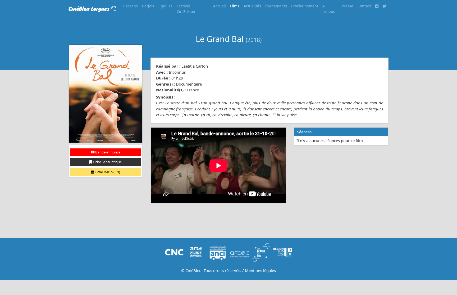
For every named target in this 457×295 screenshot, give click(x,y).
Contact (364, 5)
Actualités (252, 5)
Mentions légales (260, 270)
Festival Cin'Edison (186, 8)
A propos (328, 8)
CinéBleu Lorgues (89, 8)
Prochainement (304, 5)
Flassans (130, 5)
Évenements (276, 5)
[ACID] (196, 252)
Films (234, 5)
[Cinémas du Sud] (261, 252)
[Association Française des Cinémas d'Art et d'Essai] (239, 252)
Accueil (219, 5)
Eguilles (165, 5)
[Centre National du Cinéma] (174, 252)
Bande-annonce (107, 152)
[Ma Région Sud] (282, 252)
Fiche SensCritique (107, 162)
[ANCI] (217, 252)
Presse (347, 5)
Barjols (148, 5)
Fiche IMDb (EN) (107, 172)
